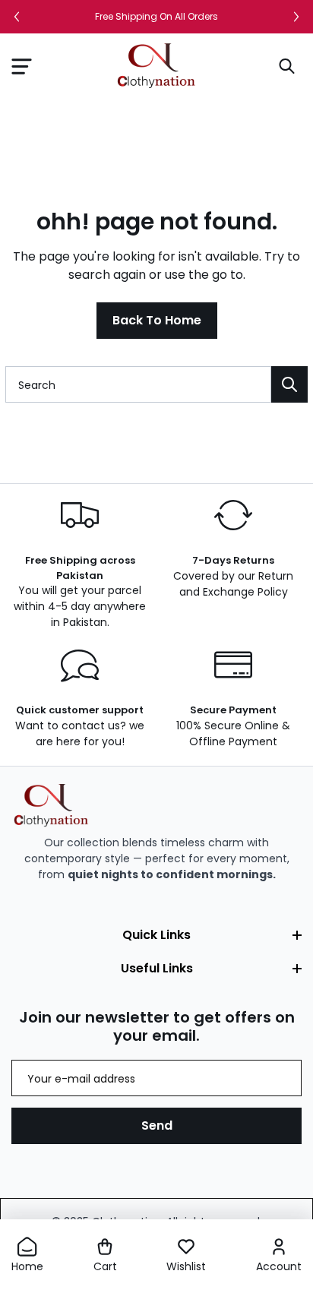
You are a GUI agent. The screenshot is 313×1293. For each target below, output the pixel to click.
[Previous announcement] (16, 16)
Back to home (156, 320)
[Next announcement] (296, 16)
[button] (21, 66)
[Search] (289, 384)
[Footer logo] (51, 806)
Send (156, 1125)
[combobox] (138, 384)
